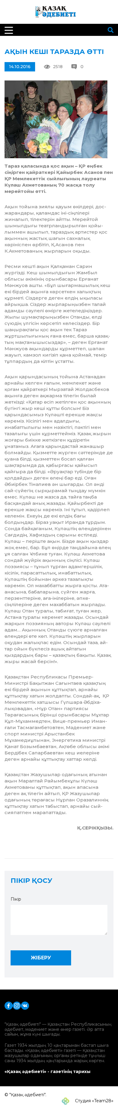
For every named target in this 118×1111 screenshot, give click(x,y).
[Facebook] (9, 1005)
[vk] (25, 1005)
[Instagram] (17, 1005)
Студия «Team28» (93, 1100)
